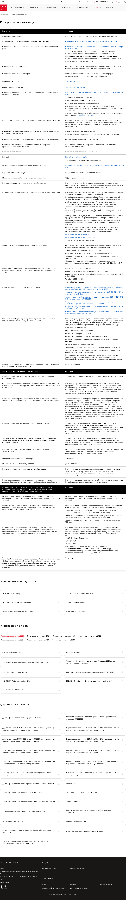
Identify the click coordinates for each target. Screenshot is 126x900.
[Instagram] (1, 887)
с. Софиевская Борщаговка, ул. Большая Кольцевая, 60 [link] (70, 2)
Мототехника (34, 7)
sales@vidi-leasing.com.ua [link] (28, 876)
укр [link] (113, 2)
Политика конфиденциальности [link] (53, 888)
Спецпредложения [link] (82, 7)
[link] (3, 7)
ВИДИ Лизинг (4, 14)
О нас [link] (44, 884)
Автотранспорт (16, 7)
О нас (96, 7)
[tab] (12, 636)
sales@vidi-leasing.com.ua (75, 87)
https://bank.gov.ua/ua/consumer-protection (82, 237)
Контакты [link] (109, 7)
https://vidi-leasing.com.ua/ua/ (76, 157)
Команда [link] (73, 884)
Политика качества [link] (105, 884)
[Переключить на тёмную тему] (125, 2)
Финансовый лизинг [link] (77, 868)
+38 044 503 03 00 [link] (101, 2)
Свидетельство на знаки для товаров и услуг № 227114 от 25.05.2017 (91, 41)
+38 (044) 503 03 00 (72, 82)
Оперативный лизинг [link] (49, 868)
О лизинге (64, 7)
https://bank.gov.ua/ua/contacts (77, 234)
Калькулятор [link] (51, 7)
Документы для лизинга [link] (78, 888)
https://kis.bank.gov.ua (85, 115)
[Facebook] (5, 887)
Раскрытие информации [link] (20, 14)
